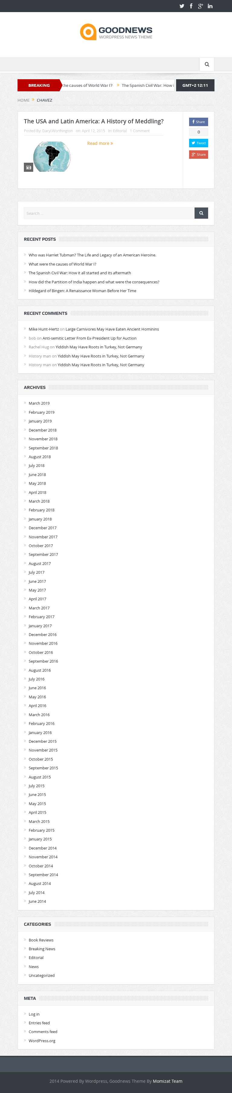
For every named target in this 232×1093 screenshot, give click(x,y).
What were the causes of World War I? (62, 264)
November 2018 (43, 439)
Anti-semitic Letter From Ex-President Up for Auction (90, 338)
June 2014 (37, 901)
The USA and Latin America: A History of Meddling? (94, 121)
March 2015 (39, 821)
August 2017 (40, 563)
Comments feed (43, 1031)
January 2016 (40, 732)
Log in (34, 1014)
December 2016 (42, 634)
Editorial (120, 130)
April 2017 (37, 599)
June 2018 (37, 474)
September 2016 (43, 661)
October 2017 (41, 545)
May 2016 (37, 697)
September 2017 (43, 554)
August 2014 (40, 883)
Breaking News (42, 948)
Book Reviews (41, 940)
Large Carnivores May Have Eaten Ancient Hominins (112, 329)
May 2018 (37, 483)
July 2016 (36, 679)
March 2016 (39, 714)
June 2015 (37, 794)
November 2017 (43, 537)
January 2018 (40, 519)
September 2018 (43, 448)
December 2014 (42, 848)
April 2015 (37, 812)
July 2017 (36, 572)
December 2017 (42, 527)
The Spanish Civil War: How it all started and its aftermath (160, 85)
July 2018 (36, 465)
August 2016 (40, 670)
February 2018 (41, 510)
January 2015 (40, 839)
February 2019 (41, 412)
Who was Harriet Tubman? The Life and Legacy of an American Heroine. (92, 255)
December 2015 (42, 741)
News (34, 966)
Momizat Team (167, 1081)
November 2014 (43, 857)
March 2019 (39, 403)
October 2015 (41, 759)
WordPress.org (42, 1040)
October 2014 (41, 866)
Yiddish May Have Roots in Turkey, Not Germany (99, 347)
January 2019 (40, 421)
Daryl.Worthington (57, 130)
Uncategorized (42, 975)
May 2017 (37, 590)
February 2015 (41, 830)
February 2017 (41, 616)
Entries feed (39, 1023)
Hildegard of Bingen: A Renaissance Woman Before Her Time (82, 290)
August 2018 (40, 456)
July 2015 (36, 785)
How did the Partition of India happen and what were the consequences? (94, 282)
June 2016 (37, 687)
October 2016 (41, 652)
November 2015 (43, 750)
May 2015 (37, 803)
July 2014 (36, 892)
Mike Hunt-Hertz (44, 329)
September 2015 (43, 768)
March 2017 (39, 608)
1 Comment (140, 130)
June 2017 (37, 581)
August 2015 (40, 777)
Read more (99, 143)
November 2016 (43, 643)
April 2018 (37, 492)
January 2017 (40, 625)
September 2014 (43, 874)
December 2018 (42, 430)
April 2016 (37, 705)
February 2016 (41, 723)
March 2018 (39, 501)
